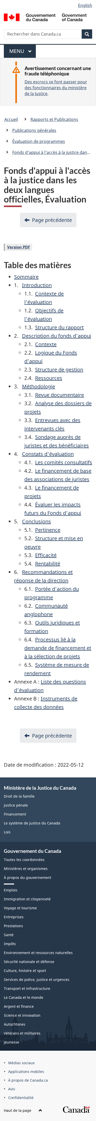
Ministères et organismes (26, 868)
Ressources (48, 378)
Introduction (37, 285)
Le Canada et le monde (23, 997)
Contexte (46, 344)
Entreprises (14, 916)
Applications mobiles (26, 1071)
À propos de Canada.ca (28, 1080)
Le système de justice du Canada (32, 823)
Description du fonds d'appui (56, 335)
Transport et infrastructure (27, 988)
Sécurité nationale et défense (29, 961)
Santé (9, 934)
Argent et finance (19, 1006)
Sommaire (26, 276)
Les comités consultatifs (63, 462)
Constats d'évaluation (48, 453)
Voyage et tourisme (20, 907)
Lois (7, 832)
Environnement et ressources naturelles (38, 952)
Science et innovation (22, 1015)
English (85, 5)
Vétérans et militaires (22, 1033)
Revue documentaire (59, 394)
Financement (15, 814)
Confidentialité (21, 1097)
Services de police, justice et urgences (36, 979)
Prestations (13, 925)
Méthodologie (38, 386)
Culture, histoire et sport (25, 970)
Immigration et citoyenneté (27, 899)
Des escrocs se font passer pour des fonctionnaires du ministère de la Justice (56, 87)
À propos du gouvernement (27, 877)
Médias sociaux (21, 1062)
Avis (11, 1088)
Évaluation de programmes (38, 141)
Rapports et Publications (54, 119)
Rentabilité (47, 563)
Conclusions (36, 521)
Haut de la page (18, 1110)
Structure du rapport (59, 327)
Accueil (11, 119)
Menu (19, 53)
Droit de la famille (19, 796)
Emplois (10, 890)
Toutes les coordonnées (24, 859)
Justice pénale (16, 805)
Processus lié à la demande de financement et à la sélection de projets (57, 648)
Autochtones (14, 1024)
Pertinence (47, 529)
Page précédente (52, 220)
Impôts (10, 943)
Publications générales (34, 130)
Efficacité (46, 555)
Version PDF (18, 247)
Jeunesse (11, 1042)
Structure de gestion (59, 369)
